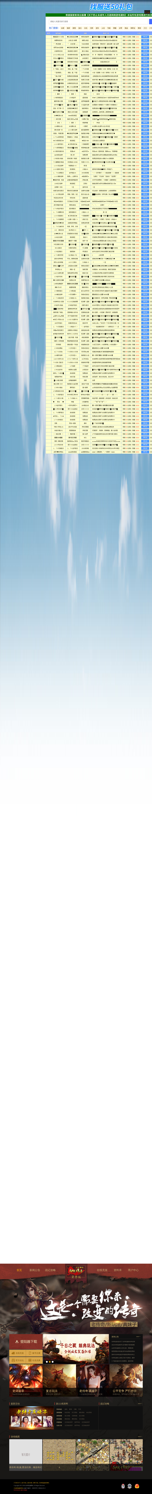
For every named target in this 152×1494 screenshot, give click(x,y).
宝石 (79, 1409)
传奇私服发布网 (44, 1483)
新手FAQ (77, 1422)
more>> (138, 1336)
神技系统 (67, 1419)
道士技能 (67, 1416)
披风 (66, 1409)
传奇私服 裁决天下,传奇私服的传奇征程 (123, 1341)
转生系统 (67, 1412)
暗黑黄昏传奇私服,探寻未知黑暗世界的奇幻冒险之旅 (123, 1352)
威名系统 (81, 1412)
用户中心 (133, 1270)
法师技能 (74, 1416)
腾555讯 (35, 1483)
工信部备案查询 (18, 1488)
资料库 (118, 1270)
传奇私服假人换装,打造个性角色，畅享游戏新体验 (123, 1358)
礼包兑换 (36, 1360)
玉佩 (75, 1409)
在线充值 (102, 1270)
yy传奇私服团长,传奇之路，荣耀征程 (122, 1348)
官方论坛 (20, 1360)
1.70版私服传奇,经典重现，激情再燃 (122, 1361)
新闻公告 (34, 1270)
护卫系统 (74, 1412)
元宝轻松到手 (69, 1422)
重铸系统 (74, 1419)
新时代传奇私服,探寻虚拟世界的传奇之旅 (123, 1355)
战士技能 (81, 1416)
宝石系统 (81, 1419)
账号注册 (36, 1353)
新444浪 (29, 1483)
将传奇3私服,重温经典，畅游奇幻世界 (28, 1467)
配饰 (70, 1409)
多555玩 (24, 1483)
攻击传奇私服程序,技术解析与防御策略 (123, 1345)
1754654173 (17, 1483)
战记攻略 (50, 1270)
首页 (19, 1270)
